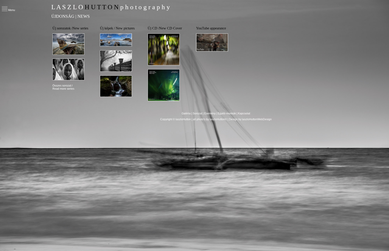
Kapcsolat (244, 113)
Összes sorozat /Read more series (63, 87)
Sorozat (197, 113)
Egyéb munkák (227, 113)
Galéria (186, 113)
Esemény (210, 113)
